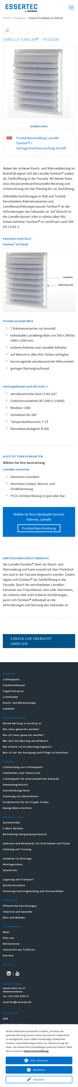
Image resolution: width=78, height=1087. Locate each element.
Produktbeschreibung (39, 528)
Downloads (10, 870)
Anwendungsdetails (15, 784)
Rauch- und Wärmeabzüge (19, 702)
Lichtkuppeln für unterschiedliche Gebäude (31, 778)
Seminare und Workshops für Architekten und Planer (36, 843)
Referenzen (10, 900)
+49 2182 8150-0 (18, 996)
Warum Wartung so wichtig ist (22, 723)
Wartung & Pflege (14, 717)
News (6, 932)
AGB (5, 1018)
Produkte (20, 18)
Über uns (8, 938)
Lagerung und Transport (18, 879)
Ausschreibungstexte (16, 790)
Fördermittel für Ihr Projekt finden (26, 802)
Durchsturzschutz (14, 885)
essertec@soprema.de (17, 1002)
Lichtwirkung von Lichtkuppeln (23, 767)
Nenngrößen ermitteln (17, 808)
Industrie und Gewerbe (17, 911)
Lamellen (8, 708)
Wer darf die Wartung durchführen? (25, 741)
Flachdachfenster (14, 685)
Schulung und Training (17, 849)
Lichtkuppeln (11, 679)
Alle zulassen (39, 1060)
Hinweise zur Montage (17, 858)
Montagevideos (13, 864)
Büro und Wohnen (14, 917)
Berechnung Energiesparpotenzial (25, 834)
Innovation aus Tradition (19, 949)
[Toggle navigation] (7, 30)
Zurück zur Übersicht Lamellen (31, 641)
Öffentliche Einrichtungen (20, 905)
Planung (8, 761)
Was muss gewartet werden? (21, 729)
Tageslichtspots (13, 691)
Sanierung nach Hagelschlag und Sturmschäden (33, 891)
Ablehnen (39, 1070)
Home (7, 18)
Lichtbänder (10, 697)
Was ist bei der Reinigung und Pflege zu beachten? (36, 752)
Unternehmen (11, 926)
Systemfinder (11, 822)
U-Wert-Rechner (13, 828)
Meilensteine (11, 943)
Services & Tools (14, 817)
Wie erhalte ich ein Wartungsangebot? (27, 746)
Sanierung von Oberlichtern (20, 796)
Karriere (8, 955)
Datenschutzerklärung (36, 1051)
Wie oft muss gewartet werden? (23, 735)
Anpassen (39, 1079)
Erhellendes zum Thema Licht (22, 773)
